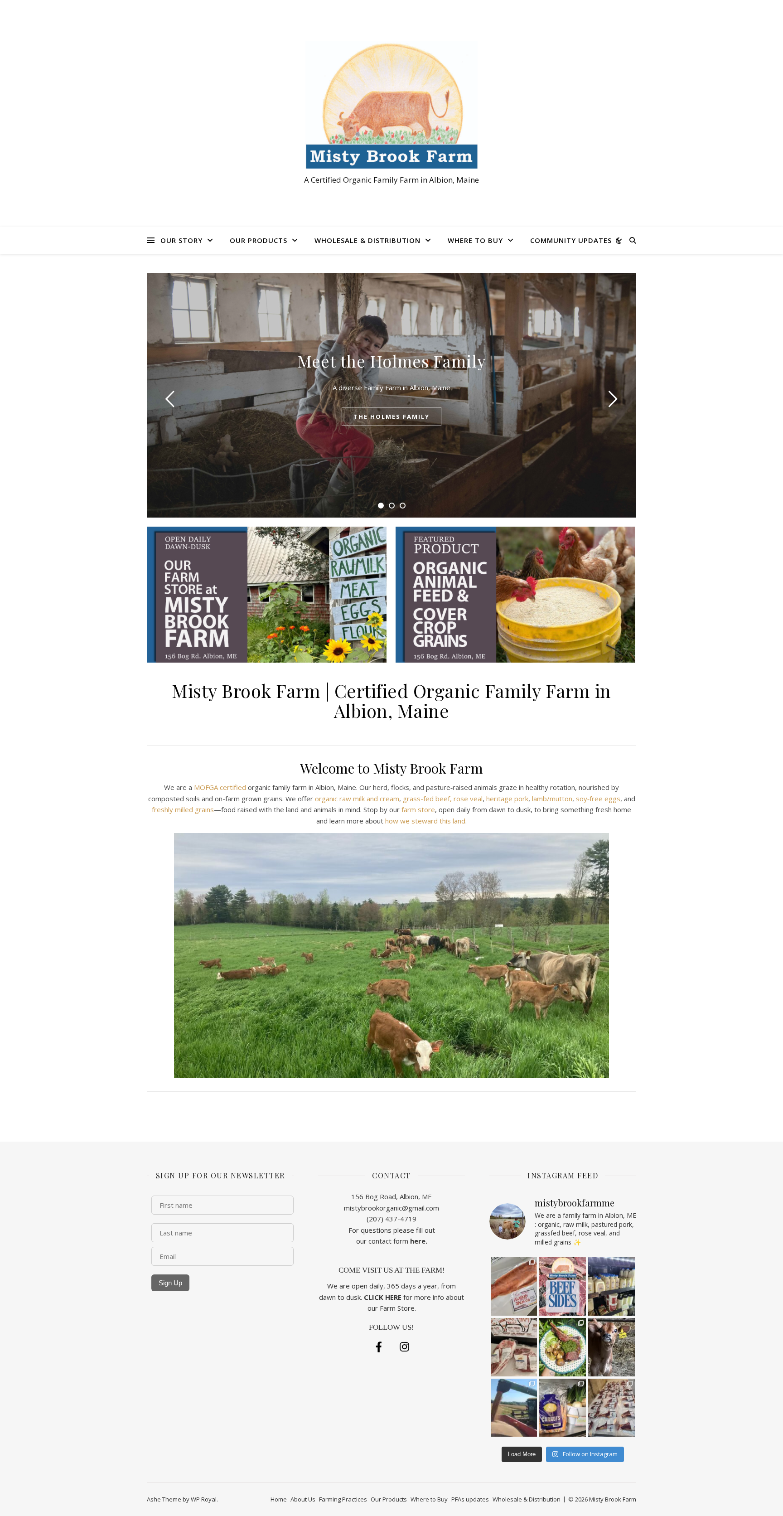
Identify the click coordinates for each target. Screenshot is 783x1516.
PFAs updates (470, 1499)
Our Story (181, 240)
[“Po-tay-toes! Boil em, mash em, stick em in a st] (514, 1286)
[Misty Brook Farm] (391, 105)
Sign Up (170, 1283)
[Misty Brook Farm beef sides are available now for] (562, 1286)
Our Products (258, 240)
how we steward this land (425, 820)
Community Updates (571, 240)
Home (279, 1499)
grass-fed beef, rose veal (443, 798)
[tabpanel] (391, 395)
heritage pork (507, 798)
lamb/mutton (552, 798)
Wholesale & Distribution (367, 240)
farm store (418, 809)
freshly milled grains (183, 809)
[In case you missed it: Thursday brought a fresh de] (611, 1408)
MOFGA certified (220, 787)
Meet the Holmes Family (392, 361)
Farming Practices (343, 1499)
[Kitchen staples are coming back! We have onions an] (562, 1408)
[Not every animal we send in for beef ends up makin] (562, 1347)
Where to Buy (475, 240)
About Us (302, 1499)
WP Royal (204, 1499)
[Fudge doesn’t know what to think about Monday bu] (611, 1347)
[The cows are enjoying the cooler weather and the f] (611, 1286)
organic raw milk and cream (357, 798)
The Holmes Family (391, 416)
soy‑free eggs (598, 798)
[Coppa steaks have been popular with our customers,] (514, 1347)
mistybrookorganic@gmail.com (391, 1207)
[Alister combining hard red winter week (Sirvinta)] (514, 1408)
